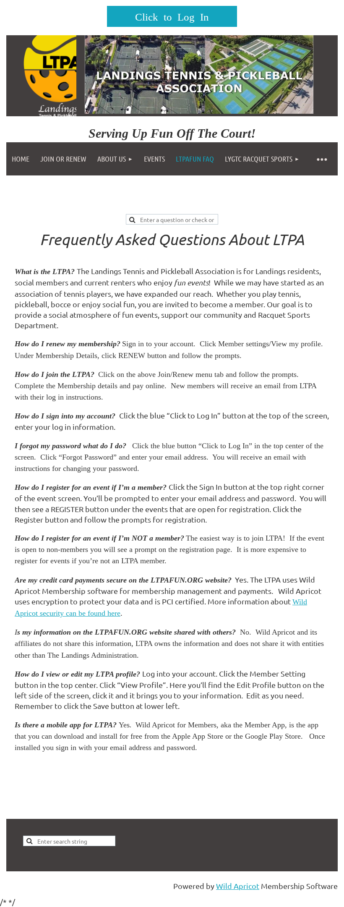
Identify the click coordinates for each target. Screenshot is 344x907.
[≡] (321, 158)
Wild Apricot (237, 885)
